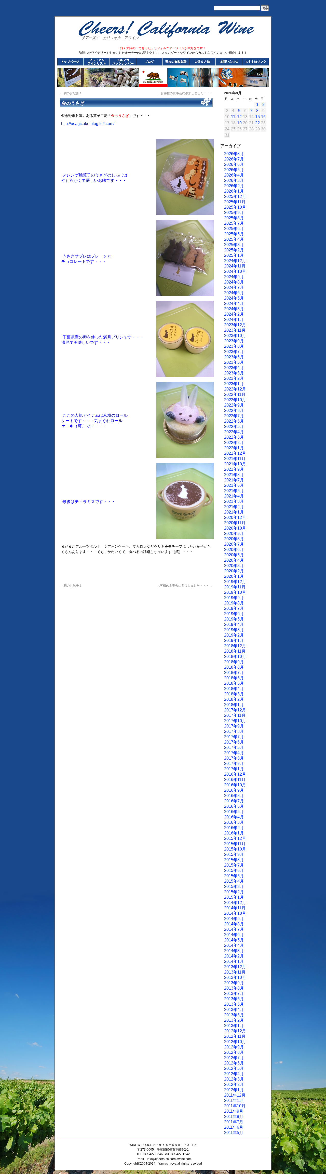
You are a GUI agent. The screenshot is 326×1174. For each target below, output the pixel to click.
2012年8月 (234, 1052)
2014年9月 (234, 918)
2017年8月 (234, 731)
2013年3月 (234, 1015)
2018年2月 (234, 699)
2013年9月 (234, 983)
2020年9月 (234, 533)
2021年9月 (234, 469)
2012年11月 (235, 1036)
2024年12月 (235, 261)
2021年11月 (235, 458)
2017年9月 (234, 726)
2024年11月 (235, 266)
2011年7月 (233, 1122)
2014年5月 (234, 940)
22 (257, 123)
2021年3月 (234, 501)
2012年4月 (234, 1074)
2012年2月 (234, 1084)
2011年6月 (233, 1127)
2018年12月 (235, 646)
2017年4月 (234, 753)
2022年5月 (234, 426)
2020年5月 (234, 555)
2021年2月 (234, 507)
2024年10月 (235, 271)
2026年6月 (234, 164)
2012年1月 (234, 1090)
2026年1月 (234, 191)
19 (239, 123)
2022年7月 (234, 416)
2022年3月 (234, 437)
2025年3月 (234, 244)
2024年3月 (234, 309)
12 (239, 117)
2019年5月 (234, 619)
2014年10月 (235, 913)
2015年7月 (234, 865)
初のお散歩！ (71, 93)
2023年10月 (235, 335)
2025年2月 (234, 250)
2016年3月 (234, 822)
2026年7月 (234, 159)
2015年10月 (235, 849)
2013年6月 (234, 999)
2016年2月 (234, 828)
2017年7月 (234, 737)
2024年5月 (234, 298)
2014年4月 (234, 945)
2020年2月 (234, 571)
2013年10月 (235, 977)
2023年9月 (234, 341)
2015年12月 (235, 838)
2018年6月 (234, 678)
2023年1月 (234, 384)
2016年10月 (235, 785)
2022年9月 (234, 405)
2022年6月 (234, 421)
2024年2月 (234, 314)
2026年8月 (234, 154)
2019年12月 (235, 581)
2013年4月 (234, 1009)
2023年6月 (234, 357)
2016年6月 (234, 806)
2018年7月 (234, 672)
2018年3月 (234, 694)
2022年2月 (234, 442)
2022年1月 (234, 448)
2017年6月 (234, 742)
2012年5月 (234, 1068)
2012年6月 (234, 1063)
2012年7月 (234, 1058)
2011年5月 (233, 1132)
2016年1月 (234, 833)
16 (263, 117)
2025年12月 (235, 196)
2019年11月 (235, 587)
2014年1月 (234, 961)
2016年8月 (234, 795)
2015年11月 (235, 844)
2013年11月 (235, 972)
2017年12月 (235, 710)
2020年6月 (234, 549)
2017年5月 (234, 747)
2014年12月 (235, 902)
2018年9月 (234, 662)
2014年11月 (235, 908)
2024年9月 (234, 277)
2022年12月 (235, 389)
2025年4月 (234, 239)
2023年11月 (235, 330)
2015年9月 (234, 854)
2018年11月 (235, 651)
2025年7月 (234, 223)
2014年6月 (234, 935)
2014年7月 (234, 929)
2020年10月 (235, 528)
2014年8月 (234, 924)
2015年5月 (234, 876)
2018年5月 (234, 683)
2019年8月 (234, 603)
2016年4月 (234, 817)
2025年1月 (234, 255)
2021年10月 (235, 464)
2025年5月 (234, 234)
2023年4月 (234, 368)
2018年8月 (234, 667)
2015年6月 (234, 870)
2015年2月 (234, 892)
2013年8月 (234, 988)
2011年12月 (235, 1095)
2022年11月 (235, 394)
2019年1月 (234, 640)
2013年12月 (235, 967)
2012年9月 (234, 1047)
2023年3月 (234, 373)
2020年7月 (234, 544)
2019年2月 (234, 635)
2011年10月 (235, 1106)
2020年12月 (235, 517)
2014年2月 (234, 956)
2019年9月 (234, 598)
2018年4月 (234, 688)
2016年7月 (234, 801)
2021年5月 (234, 491)
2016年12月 (235, 774)
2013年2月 (234, 1020)
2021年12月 (235, 453)
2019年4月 (234, 624)
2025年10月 (235, 207)
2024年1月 (234, 319)
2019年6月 (234, 614)
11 (233, 117)
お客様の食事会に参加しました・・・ (185, 93)
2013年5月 (234, 1004)
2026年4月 (234, 175)
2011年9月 (233, 1111)
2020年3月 (234, 565)
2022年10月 (235, 400)
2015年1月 (234, 897)
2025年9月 (234, 212)
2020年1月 (234, 576)
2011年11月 (234, 1100)
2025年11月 (235, 202)
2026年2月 (234, 186)
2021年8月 (234, 475)
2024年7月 (234, 287)
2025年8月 (234, 218)
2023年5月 (234, 362)
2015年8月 (234, 860)
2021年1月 (234, 512)
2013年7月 (234, 993)
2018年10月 (235, 656)
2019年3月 (234, 630)
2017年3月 (234, 758)
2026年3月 (234, 180)
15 (257, 117)
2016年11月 (235, 779)
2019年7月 (234, 608)
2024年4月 (234, 303)
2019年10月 (235, 592)
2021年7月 (234, 480)
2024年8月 (234, 282)
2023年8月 (234, 346)
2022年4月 (234, 432)
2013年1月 (234, 1025)
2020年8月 (234, 539)
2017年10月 (235, 721)
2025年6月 (234, 228)
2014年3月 (234, 951)
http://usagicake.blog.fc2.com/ (87, 124)
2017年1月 (234, 769)
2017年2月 (234, 763)
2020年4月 (234, 560)
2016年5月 (234, 811)
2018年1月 (234, 705)
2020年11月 (235, 523)
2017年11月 (235, 715)
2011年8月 (233, 1116)
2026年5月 (234, 170)
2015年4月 (234, 881)
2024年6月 (234, 293)
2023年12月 (235, 325)
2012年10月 (235, 1042)
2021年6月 (234, 485)
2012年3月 (234, 1079)
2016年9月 (234, 790)
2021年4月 (234, 496)
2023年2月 (234, 378)
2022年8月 (234, 410)
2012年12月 (235, 1031)
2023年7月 (234, 351)
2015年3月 (234, 886)
